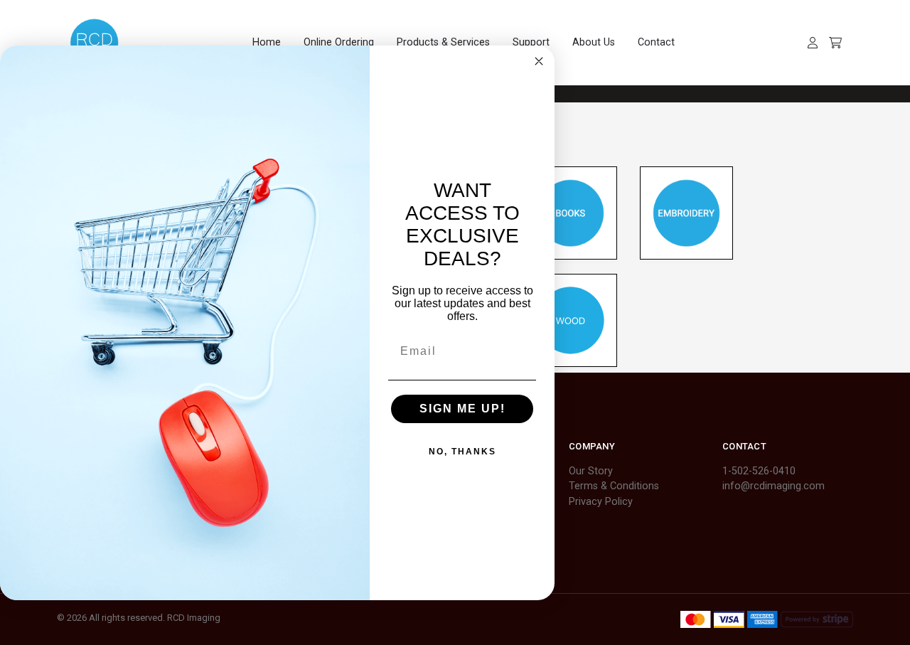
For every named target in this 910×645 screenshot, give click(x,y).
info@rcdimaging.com (773, 486)
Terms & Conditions (614, 486)
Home (266, 42)
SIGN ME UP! (462, 409)
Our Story (591, 471)
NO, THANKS (462, 452)
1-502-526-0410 (759, 471)
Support (531, 42)
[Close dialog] (538, 61)
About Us (593, 42)
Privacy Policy (601, 502)
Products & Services (443, 42)
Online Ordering (339, 42)
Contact (656, 42)
